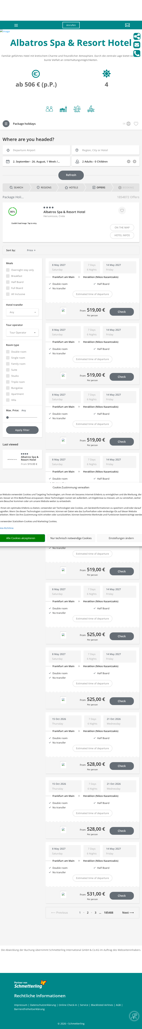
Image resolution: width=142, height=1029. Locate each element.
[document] (71, 43)
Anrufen (71, 25)
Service (84, 1005)
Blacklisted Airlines (102, 1005)
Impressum (20, 1005)
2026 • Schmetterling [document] (72, 1023)
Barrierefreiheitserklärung (29, 1009)
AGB (118, 1005)
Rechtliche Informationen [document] (39, 996)
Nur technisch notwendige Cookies (71, 538)
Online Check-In (68, 1005)
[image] (5, 31)
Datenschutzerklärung (43, 1005)
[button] (112, 27)
